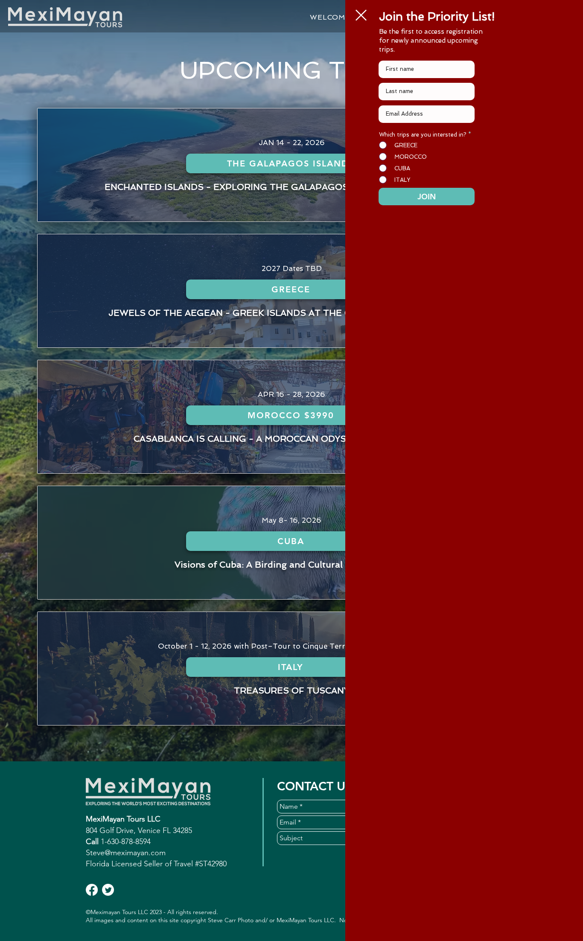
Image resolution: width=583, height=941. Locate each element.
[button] (361, 15)
